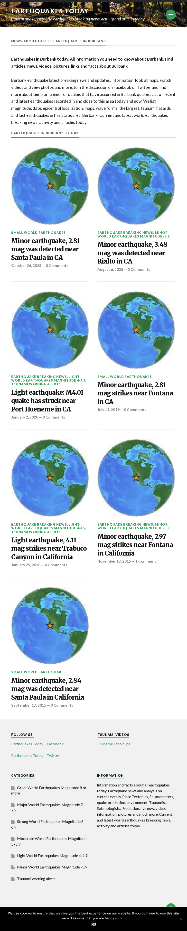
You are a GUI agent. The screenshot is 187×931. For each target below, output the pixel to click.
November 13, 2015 (114, 561)
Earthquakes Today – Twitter (35, 755)
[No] (180, 919)
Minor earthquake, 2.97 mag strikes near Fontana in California (135, 545)
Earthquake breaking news (125, 233)
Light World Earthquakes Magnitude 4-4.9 (48, 378)
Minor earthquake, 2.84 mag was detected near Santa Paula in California (47, 689)
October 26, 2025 (26, 265)
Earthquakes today (50, 11)
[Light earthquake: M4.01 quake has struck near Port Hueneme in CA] (50, 330)
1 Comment (145, 561)
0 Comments (57, 265)
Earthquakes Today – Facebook (37, 743)
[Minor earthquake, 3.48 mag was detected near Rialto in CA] (136, 186)
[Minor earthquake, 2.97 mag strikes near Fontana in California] (136, 478)
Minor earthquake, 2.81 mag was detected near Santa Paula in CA (45, 249)
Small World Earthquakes (38, 233)
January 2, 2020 (24, 417)
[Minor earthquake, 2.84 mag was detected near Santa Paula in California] (50, 626)
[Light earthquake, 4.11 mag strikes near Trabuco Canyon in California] (50, 478)
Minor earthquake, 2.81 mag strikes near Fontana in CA (135, 393)
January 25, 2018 (25, 565)
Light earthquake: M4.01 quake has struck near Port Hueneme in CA (47, 401)
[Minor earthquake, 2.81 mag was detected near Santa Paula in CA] (50, 186)
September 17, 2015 (28, 705)
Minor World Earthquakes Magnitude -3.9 (133, 234)
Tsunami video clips (114, 743)
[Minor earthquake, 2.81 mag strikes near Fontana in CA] (136, 330)
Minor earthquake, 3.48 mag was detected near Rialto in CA (132, 253)
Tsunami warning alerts (36, 384)
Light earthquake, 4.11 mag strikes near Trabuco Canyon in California (49, 548)
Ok (94, 924)
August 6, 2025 (110, 269)
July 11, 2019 (108, 409)
